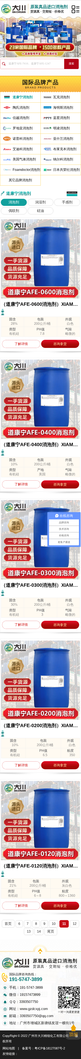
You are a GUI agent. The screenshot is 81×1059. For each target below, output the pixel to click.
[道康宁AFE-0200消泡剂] (40, 680)
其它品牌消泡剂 (20, 180)
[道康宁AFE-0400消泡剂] (40, 399)
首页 (8, 924)
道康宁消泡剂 (23, 97)
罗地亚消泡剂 (23, 128)
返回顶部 (73, 1031)
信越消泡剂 (21, 118)
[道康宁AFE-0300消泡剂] (40, 539)
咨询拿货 (60, 344)
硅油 (40, 211)
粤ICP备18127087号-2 (49, 1048)
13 (29, 931)
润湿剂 (40, 202)
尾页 (50, 931)
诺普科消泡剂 (23, 138)
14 (39, 931)
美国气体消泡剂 (24, 159)
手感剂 (67, 202)
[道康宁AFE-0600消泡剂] (40, 258)
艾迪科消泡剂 (23, 149)
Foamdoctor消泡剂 (26, 169)
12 (74, 924)
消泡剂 (14, 202)
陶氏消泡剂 (21, 107)
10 (53, 924)
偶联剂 (14, 211)
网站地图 (8, 1048)
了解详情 (21, 344)
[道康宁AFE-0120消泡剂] (40, 820)
